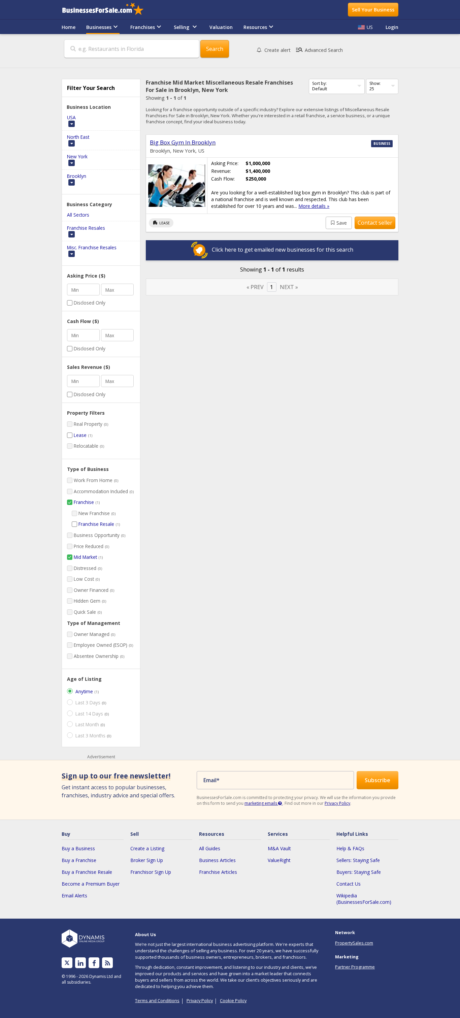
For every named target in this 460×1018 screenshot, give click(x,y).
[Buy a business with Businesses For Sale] (107, 10)
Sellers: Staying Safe (358, 860)
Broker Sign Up (146, 860)
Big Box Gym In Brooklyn (183, 142)
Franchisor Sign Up (150, 872)
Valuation (221, 27)
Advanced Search (319, 50)
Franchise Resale (96, 524)
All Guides (209, 848)
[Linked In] (80, 962)
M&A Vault (279, 848)
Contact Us (348, 884)
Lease (80, 435)
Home (68, 27)
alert (277, 50)
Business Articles (217, 860)
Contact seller (375, 222)
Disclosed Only (89, 302)
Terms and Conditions (157, 1000)
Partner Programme (355, 967)
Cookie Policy (233, 1000)
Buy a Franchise (79, 860)
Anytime (84, 691)
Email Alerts (74, 895)
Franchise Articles (218, 872)
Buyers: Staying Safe (358, 872)
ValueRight (279, 860)
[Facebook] (94, 962)
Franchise (84, 502)
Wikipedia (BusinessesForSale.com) (363, 898)
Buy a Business (78, 848)
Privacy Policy (337, 803)
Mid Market (85, 557)
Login (392, 27)
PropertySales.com (354, 943)
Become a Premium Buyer (91, 884)
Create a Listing (147, 848)
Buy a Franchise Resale (87, 872)
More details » (313, 206)
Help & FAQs (350, 848)
